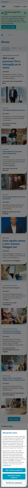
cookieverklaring (6, 465)
